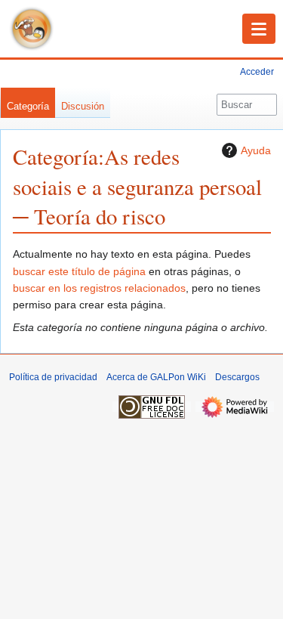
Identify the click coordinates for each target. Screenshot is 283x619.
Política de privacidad (53, 377)
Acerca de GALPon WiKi (156, 377)
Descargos (237, 377)
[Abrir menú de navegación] (258, 29)
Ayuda (256, 150)
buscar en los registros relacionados (99, 288)
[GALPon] (32, 29)
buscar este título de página (79, 271)
